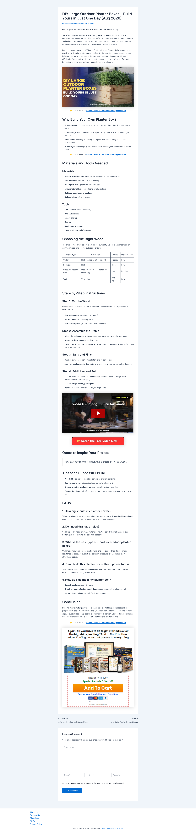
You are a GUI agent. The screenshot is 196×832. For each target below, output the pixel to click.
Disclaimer (34, 818)
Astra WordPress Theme (112, 828)
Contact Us (35, 815)
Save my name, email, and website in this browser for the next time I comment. (94, 783)
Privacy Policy (36, 824)
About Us (34, 812)
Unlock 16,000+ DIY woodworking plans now (106, 110)
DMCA (33, 821)
